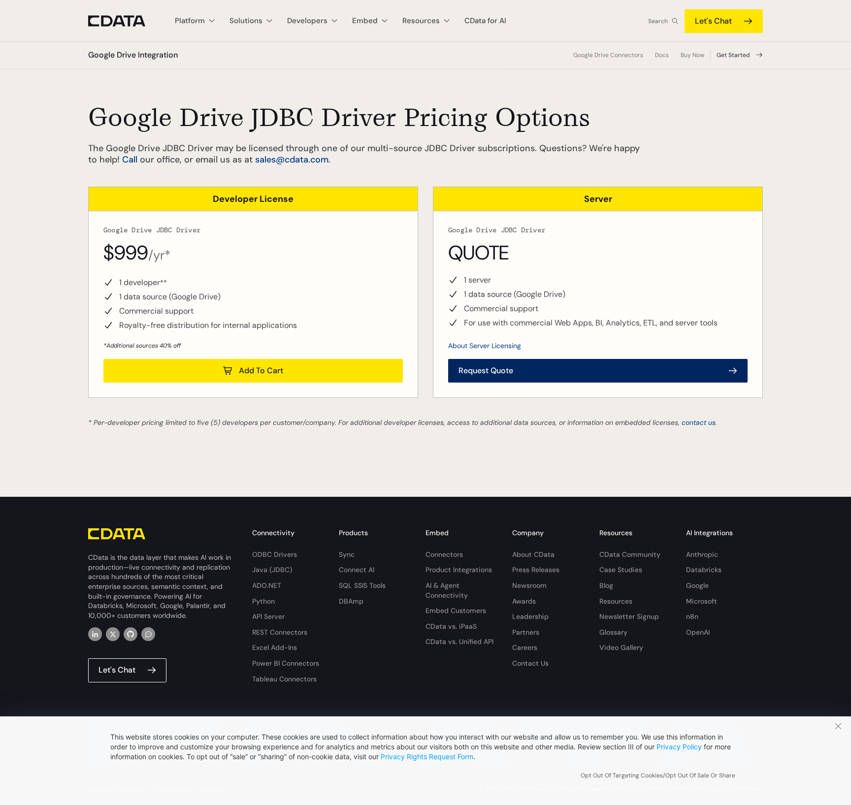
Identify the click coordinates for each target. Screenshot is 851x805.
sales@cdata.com (291, 159)
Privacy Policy (679, 746)
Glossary (613, 632)
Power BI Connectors (285, 663)
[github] (130, 634)
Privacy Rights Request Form (427, 756)
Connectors (444, 554)
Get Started (733, 55)
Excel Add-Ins (274, 647)
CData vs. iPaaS (451, 626)
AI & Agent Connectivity (447, 590)
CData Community (629, 554)
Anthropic (702, 554)
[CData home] (124, 21)
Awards (524, 601)
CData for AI (485, 21)
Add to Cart (261, 370)
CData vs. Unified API (459, 641)
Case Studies (620, 569)
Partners (525, 632)
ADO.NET (266, 585)
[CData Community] (148, 634)
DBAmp (351, 601)
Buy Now (692, 55)
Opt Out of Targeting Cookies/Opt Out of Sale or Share (658, 775)
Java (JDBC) (272, 569)
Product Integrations (459, 569)
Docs (662, 55)
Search (658, 21)
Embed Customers (456, 610)
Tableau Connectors (284, 679)
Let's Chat (713, 21)
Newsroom (529, 585)
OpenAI (698, 632)
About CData (533, 554)
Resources (615, 601)
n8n (692, 616)
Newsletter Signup (629, 616)
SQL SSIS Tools (362, 585)
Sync (347, 554)
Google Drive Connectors (608, 55)
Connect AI (356, 569)
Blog (606, 585)
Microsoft (701, 601)
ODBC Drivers (274, 554)
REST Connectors (279, 632)
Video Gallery (621, 647)
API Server (268, 616)
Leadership (530, 616)
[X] (113, 634)
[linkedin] (95, 634)
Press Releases (535, 569)
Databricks (703, 569)
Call (129, 159)
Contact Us (530, 663)
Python (263, 601)
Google (697, 585)
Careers (524, 647)
